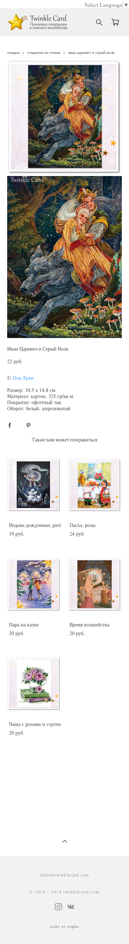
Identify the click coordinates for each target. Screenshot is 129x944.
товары (13, 52)
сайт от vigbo (64, 927)
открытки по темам (43, 52)
